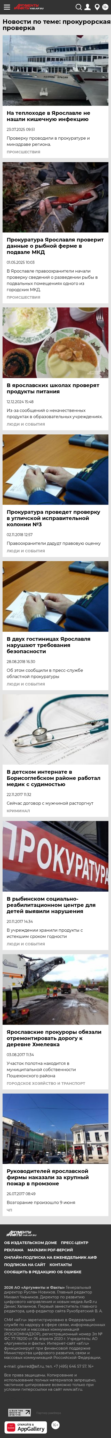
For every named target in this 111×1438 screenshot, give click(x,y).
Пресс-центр (74, 1242)
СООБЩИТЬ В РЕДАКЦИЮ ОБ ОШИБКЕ (42, 1272)
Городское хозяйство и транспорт (46, 1083)
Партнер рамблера (48, 1412)
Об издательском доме (30, 1242)
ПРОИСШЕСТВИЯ (23, 152)
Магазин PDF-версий (50, 1250)
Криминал (18, 811)
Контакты (61, 1264)
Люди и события (26, 424)
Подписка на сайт (24, 1264)
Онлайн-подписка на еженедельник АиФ (50, 1257)
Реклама (13, 1250)
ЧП (9, 1210)
